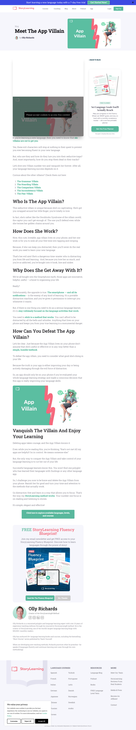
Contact (114, 705)
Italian (53, 684)
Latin (70, 684)
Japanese (54, 696)
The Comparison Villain (29, 187)
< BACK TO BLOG (95, 60)
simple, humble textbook (25, 349)
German (54, 690)
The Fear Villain (25, 193)
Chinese (54, 702)
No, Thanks (62, 598)
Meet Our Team (117, 673)
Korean (53, 714)
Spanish (54, 673)
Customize (14, 721)
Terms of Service (77, 726)
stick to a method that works (39, 317)
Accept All (41, 721)
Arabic (71, 708)
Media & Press (116, 690)
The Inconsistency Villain (30, 190)
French (53, 679)
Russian (54, 708)
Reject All (28, 721)
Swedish (71, 702)
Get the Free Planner (105, 129)
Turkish (71, 673)
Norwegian (72, 696)
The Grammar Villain (27, 181)
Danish (71, 690)
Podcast (94, 679)
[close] (134, 2)
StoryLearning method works (40, 495)
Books (93, 684)
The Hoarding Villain (27, 184)
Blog (17, 26)
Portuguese (72, 679)
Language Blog (96, 673)
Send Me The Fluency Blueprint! (40, 598)
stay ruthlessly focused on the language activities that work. (48, 310)
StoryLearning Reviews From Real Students (116, 681)
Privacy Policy (87, 726)
